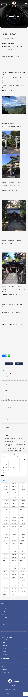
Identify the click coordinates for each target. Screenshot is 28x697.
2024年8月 (6, 506)
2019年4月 (14, 565)
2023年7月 (14, 517)
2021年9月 (22, 537)
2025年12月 (22, 489)
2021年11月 (5, 537)
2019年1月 (14, 568)
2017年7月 (14, 585)
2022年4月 (14, 531)
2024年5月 (6, 509)
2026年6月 (22, 483)
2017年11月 (5, 582)
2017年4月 (14, 588)
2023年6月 (22, 517)
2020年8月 (6, 551)
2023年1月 (14, 523)
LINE (4, 4)
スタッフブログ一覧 (11, 38)
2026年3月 (22, 486)
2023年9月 (22, 514)
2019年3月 (22, 565)
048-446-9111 (6, 4)
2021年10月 (14, 537)
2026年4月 (14, 486)
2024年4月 (14, 509)
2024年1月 (14, 512)
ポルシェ (5, 413)
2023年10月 (14, 514)
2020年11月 (5, 548)
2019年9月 (22, 560)
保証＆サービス (4, 639)
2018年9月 (22, 571)
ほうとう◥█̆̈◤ (4, 435)
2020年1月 (14, 557)
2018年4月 (14, 577)
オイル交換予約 (4, 608)
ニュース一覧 (4, 379)
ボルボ (4, 410)
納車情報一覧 (4, 390)
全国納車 (3, 642)
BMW (4, 393)
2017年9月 (22, 582)
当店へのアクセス (7, 387)
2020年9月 (22, 548)
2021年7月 (14, 540)
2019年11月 (5, 560)
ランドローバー (6, 422)
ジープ (4, 404)
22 (21, 467)
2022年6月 (22, 529)
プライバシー (4, 666)
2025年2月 (6, 500)
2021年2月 (6, 546)
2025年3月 (22, 497)
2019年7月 (14, 563)
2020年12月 (22, 546)
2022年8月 (6, 529)
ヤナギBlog (5, 376)
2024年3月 (22, 509)
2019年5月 (6, 565)
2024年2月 (6, 512)
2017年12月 (22, 580)
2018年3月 (22, 577)
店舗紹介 (3, 624)
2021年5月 (6, 543)
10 (3, 464)
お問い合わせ (4, 669)
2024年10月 (14, 503)
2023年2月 (6, 523)
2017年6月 (22, 585)
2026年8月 (6, 483)
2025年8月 (6, 495)
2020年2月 (6, 557)
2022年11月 (5, 526)
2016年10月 (14, 594)
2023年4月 (14, 520)
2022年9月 (22, 526)
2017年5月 (6, 588)
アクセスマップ (4, 627)
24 (3, 470)
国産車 (4, 425)
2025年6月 (22, 495)
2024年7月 (14, 506)
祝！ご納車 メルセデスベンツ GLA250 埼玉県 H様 (13, 441)
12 (10, 464)
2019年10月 (14, 560)
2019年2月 (6, 568)
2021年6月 (22, 540)
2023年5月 (6, 520)
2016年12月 (22, 591)
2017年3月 (22, 588)
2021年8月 (6, 540)
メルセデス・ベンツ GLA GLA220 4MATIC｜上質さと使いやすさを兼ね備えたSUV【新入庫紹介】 (13, 449)
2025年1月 (14, 500)
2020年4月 (14, 554)
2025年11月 (5, 492)
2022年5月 (6, 531)
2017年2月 (6, 591)
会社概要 (3, 661)
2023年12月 (22, 512)
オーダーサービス (5, 648)
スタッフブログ (12, 19)
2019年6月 (22, 563)
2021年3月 (22, 543)
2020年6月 (22, 551)
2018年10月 (14, 571)
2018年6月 (22, 574)
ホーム (6, 19)
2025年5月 (6, 497)
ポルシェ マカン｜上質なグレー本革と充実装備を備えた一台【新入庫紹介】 (13, 445)
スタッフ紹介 (4, 630)
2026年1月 (14, 489)
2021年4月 (14, 543)
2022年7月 (14, 529)
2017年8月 (6, 585)
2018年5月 (6, 577)
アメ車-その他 (6, 399)
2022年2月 (6, 534)
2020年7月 (14, 551)
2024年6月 (22, 506)
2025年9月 (22, 492)
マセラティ (5, 416)
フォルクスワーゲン (7, 407)
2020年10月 (14, 548)
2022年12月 (22, 523)
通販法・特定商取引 (5, 672)
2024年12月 (22, 500)
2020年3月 (22, 554)
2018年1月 (14, 580)
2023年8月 (6, 517)
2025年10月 (14, 492)
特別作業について (5, 645)
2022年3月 (22, 531)
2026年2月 (6, 489)
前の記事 (9, 363)
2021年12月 (22, 534)
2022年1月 (14, 534)
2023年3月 (22, 520)
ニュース (3, 611)
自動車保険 (4, 651)
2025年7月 (14, 495)
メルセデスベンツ (7, 419)
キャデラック (6, 402)
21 (17, 467)
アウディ (5, 396)
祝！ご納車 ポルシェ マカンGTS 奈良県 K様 (11, 438)
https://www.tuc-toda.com (15, 690)
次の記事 (18, 363)
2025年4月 (14, 497)
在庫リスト (2, 4)
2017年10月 (14, 582)
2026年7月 (14, 483)
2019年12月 (22, 557)
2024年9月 (22, 503)
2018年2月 (6, 580)
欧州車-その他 (6, 427)
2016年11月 (5, 594)
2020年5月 (6, 554)
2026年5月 (6, 486)
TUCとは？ (4, 632)
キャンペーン (6, 384)
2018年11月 (5, 571)
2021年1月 (14, 546)
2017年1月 (14, 591)
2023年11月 (5, 514)
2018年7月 (14, 574)
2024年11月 (5, 503)
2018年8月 (6, 574)
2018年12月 (22, 568)
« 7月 (2, 475)
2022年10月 (14, 526)
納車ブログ (4, 614)
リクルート (4, 663)
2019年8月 (6, 563)
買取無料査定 (4, 654)
